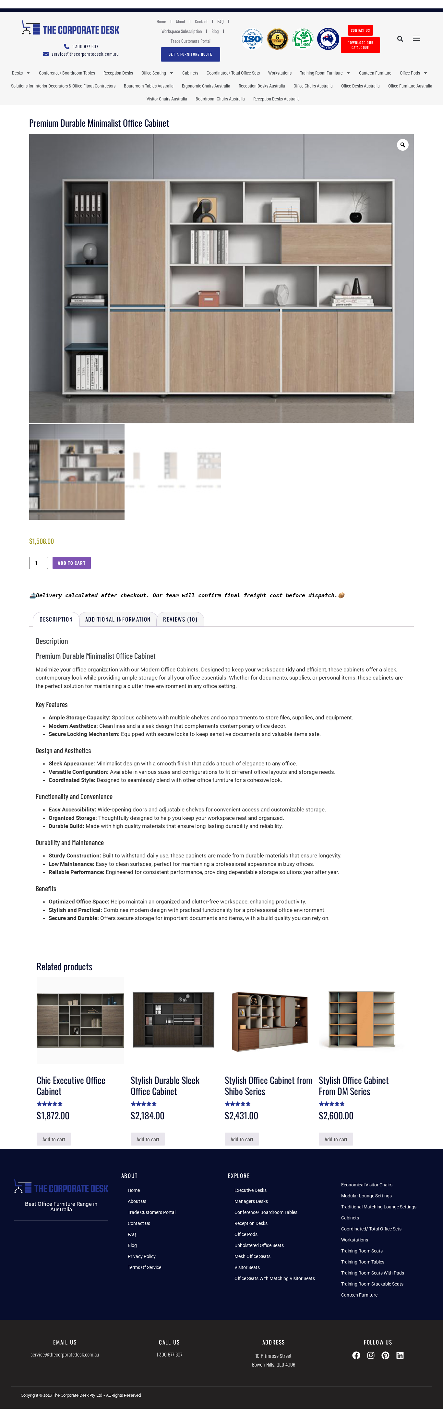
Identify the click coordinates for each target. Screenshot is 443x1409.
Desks (17, 73)
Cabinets (190, 73)
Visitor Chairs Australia (167, 98)
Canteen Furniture (375, 73)
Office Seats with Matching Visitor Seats (274, 1278)
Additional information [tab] (118, 619)
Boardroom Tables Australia (149, 85)
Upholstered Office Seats (259, 1245)
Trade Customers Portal (190, 41)
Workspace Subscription (182, 31)
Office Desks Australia (360, 85)
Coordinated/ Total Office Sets (233, 73)
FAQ (220, 21)
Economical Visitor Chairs (366, 1184)
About (180, 21)
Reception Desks (118, 73)
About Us (137, 1201)
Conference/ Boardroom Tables (67, 73)
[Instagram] (371, 1355)
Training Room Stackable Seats (372, 1284)
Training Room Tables (362, 1261)
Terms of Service (144, 1267)
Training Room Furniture (321, 73)
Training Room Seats (362, 1250)
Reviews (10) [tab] (180, 619)
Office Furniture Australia (410, 85)
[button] (400, 39)
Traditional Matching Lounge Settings (378, 1206)
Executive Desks (250, 1190)
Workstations (280, 73)
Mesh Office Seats (252, 1256)
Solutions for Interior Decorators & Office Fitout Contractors (63, 85)
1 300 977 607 (169, 1354)
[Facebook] (356, 1355)
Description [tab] (56, 619)
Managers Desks (251, 1201)
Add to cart (72, 563)
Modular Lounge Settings (366, 1195)
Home (161, 21)
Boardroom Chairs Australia (220, 98)
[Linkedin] (400, 1355)
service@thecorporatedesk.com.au (64, 1354)
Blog (215, 31)
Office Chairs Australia (313, 85)
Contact (201, 21)
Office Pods (410, 73)
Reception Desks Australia (262, 85)
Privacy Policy (142, 1256)
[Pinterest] (385, 1355)
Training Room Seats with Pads (372, 1272)
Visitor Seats (247, 1267)
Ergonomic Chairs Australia (206, 85)
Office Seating (153, 73)
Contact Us (139, 1223)
